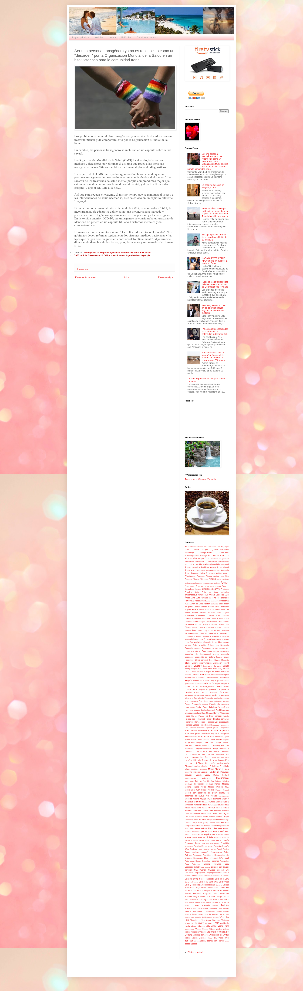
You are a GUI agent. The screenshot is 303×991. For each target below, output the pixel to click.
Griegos (225, 710)
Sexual (226, 885)
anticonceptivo (191, 595)
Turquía (188, 914)
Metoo (203, 787)
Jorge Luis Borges (194, 742)
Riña (221, 858)
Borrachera (209, 610)
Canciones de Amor (147, 37)
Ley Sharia (205, 757)
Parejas (225, 822)
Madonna (203, 769)
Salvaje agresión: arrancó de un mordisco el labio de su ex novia (214, 237)
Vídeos (205, 929)
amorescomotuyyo (211, 589)
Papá (196, 820)
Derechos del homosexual (198, 654)
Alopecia (188, 579)
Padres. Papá (222, 816)
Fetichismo (203, 701)
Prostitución (199, 846)
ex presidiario (212, 689)
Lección (188, 754)
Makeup (196, 772)
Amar (219, 579)
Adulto (212, 573)
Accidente (205, 567)
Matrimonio (222, 777)
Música (226, 802)
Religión (188, 855)
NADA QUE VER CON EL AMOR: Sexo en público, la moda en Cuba (214, 261)
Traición (225, 905)
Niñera (193, 808)
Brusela (203, 613)
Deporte (197, 648)
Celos (219, 621)
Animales (225, 592)
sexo (195, 878)
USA (227, 917)
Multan (205, 802)
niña (227, 805)
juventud (205, 745)
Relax (226, 852)
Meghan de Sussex (194, 784)
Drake (204, 669)
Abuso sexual (223, 564)
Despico (219, 657)
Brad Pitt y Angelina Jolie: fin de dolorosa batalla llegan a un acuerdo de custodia (214, 309)
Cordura (197, 636)
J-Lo (212, 737)
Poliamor (201, 837)
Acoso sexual (190, 570)
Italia (206, 736)
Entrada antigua (165, 277)
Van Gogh (206, 920)
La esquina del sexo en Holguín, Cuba (213, 186)
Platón (212, 834)
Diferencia (225, 660)
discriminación (205, 663)
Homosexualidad (192, 725)
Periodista (196, 831)
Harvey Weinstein (221, 713)
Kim (222, 745)
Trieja (213, 911)
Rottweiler (196, 864)
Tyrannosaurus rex (217, 914)
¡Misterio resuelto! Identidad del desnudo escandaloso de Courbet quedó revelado (215, 284)
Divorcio (198, 666)
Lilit (194, 760)
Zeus (196, 941)
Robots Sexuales (203, 861)
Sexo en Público (191, 882)
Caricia (213, 619)
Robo (187, 861)
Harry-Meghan (207, 713)
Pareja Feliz (197, 823)
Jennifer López (222, 740)
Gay (220, 707)
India (187, 730)
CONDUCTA (202, 633)
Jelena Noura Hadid (193, 740)
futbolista (213, 707)
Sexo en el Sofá (222, 879)
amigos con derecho (204, 583)
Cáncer (188, 619)
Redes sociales (192, 852)
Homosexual (199, 722)
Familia (201, 695)
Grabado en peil (208, 710)
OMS (220, 814)
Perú (222, 831)
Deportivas (206, 648)
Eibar (187, 672)
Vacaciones (195, 920)
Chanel (221, 624)
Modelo (211, 790)
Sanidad (211, 870)
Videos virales (215, 929)
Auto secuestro (212, 601)
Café (219, 613)
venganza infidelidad (193, 923)
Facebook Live (191, 695)
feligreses (189, 698)
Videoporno (189, 929)
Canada (225, 616)
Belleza (204, 607)
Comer (199, 630)
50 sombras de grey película (217, 561)
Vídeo (214, 926)
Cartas (220, 619)
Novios (188, 810)
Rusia (226, 864)
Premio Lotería (222, 840)
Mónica (214, 796)
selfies (187, 876)
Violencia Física (217, 935)
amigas (226, 579)
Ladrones (225, 751)
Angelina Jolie (192, 592)
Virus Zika (212, 938)
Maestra (188, 772)
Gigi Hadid (189, 710)
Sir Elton (197, 891)
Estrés (226, 686)
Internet (200, 736)
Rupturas (217, 864)
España (204, 683)
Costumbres (197, 639)
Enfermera (224, 678)
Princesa (205, 843)
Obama (225, 811)
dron (210, 669)
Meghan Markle (213, 784)
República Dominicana (203, 855)
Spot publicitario (221, 894)
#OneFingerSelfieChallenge (196, 556)
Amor (225, 582)
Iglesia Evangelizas (221, 728)
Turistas (225, 911)
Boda (195, 609)
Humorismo (201, 728)
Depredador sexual (210, 651)
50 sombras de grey (216, 558)
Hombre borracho (221, 719)
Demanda (224, 645)
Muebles (188, 799)
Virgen (194, 938)
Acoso (213, 567)
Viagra (193, 926)
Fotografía (196, 704)
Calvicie (211, 616)
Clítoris (193, 630)
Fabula (204, 692)
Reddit (219, 849)
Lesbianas (195, 757)
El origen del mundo (212, 672)
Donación (217, 666)
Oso (186, 817)
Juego (218, 742)
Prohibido (225, 843)
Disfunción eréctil (221, 663)
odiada (203, 813)
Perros (216, 831)
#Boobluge (189, 552)
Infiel (187, 733)
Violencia (211, 932)
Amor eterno (215, 586)
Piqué (206, 834)
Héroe (187, 716)
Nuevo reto (208, 811)
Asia (204, 601)
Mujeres (197, 802)
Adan (187, 573)
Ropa (187, 864)
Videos (198, 929)
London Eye (223, 760)
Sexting (219, 885)
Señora (226, 876)
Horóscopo (214, 725)
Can (218, 616)
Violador (202, 932)
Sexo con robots (206, 879)
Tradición (206, 905)
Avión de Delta (196, 604)
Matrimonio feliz (191, 781)
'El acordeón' (190, 547)
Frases (205, 704)
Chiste (194, 627)
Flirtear (226, 701)
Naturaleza (212, 805)
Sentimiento (217, 876)
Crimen (207, 639)
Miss (227, 787)
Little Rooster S (204, 760)
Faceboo (213, 692)
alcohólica (225, 576)
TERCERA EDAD (215, 900)
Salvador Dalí (216, 867)
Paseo (194, 826)
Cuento (218, 639)
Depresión (224, 651)
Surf (208, 897)
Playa (226, 834)
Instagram (224, 734)
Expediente (224, 689)
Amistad (217, 583)
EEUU (226, 668)
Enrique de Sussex (201, 681)
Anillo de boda (210, 592)
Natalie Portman (201, 805)
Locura (214, 760)
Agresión (200, 576)
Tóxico (187, 905)
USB (187, 920)
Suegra (196, 896)
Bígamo (188, 610)
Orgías (226, 813)
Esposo (195, 686)
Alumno (196, 579)
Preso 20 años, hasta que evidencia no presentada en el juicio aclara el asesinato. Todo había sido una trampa (215, 212)
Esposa (218, 683)
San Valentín (200, 870)
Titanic (208, 902)
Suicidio (203, 896)
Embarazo (205, 674)
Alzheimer (204, 579)
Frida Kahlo (190, 707)
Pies (227, 831)
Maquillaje (215, 772)
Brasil (187, 613)
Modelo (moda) (222, 790)
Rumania (206, 864)
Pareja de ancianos (215, 820)
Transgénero (202, 908)
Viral (226, 935)
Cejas (202, 622)
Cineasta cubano (214, 627)
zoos (227, 941)
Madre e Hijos (222, 769)
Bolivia (201, 610)
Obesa (188, 813)
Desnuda (225, 654)
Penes (226, 828)
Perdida (188, 831)
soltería (188, 894)
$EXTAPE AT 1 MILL (217, 555)
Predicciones (210, 840)
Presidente (189, 843)
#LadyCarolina (206, 552)
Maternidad (206, 778)
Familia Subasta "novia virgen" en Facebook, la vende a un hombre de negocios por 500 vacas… (214, 356)
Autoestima (224, 601)
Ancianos (225, 589)
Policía (210, 837)
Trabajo (196, 905)
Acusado (225, 570)
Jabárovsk (218, 737)
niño (199, 808)
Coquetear (189, 636)
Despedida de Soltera (205, 657)
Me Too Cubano (214, 781)
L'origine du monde (203, 748)
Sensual (199, 876)
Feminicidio (199, 698)
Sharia (209, 888)
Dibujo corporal (201, 660)
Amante (212, 579)
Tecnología (203, 900)
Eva (193, 689)
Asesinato (189, 601)
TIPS (203, 902)
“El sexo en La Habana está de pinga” (213, 547)
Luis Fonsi (220, 766)
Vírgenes (203, 938)
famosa (208, 695)
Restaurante (198, 858)
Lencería (210, 754)
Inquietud (215, 734)
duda (215, 669)
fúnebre (199, 707)
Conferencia (213, 633)
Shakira (202, 888)
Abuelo (195, 564)
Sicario (215, 888)
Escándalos (196, 683)
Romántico (224, 861)
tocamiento (224, 902)
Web (227, 938)
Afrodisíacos (190, 576)
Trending (213, 908)
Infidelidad (202, 731)
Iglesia (209, 728)
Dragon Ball (196, 669)
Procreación (215, 843)
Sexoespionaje (208, 885)
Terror (226, 899)
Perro (210, 831)
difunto (187, 663)
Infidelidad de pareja (218, 730)
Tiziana (215, 902)
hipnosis (218, 716)
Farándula (216, 695)
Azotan (207, 604)
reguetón (205, 852)
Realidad (206, 849)
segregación (200, 873)
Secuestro (189, 873)
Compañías (207, 630)
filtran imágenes (215, 701)
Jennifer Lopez (209, 740)
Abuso (201, 564)
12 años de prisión (198, 558)
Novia (226, 807)
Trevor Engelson (203, 911)
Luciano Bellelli (208, 766)
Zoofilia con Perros (215, 941)
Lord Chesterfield (200, 763)
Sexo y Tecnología (193, 885)
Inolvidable (205, 734)
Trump (219, 911)
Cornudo (205, 636)
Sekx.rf (226, 873)
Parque (188, 826)
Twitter (195, 914)
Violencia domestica (201, 935)
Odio (209, 814)
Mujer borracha (214, 799)
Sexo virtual (224, 882)
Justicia (197, 745)
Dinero (195, 663)
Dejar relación (199, 645)
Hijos (211, 716)
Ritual (226, 858)
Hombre (209, 719)
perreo (204, 831)
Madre (211, 769)
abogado (188, 564)
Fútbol (205, 707)
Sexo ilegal (203, 882)
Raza (200, 849)
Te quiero (193, 899)
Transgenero (82, 269)
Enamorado (190, 678)
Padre (205, 816)
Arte (193, 598)
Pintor (200, 834)
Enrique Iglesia (216, 681)
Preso (197, 843)
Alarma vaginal (212, 576)
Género (226, 707)
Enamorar (200, 678)
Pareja (202, 819)
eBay (220, 669)
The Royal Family (192, 902)
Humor (112, 37)
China (188, 627)
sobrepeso (207, 891)
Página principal (80, 37)
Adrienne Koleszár (199, 573)
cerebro (226, 622)
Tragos (215, 905)
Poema (188, 837)
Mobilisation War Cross (195, 790)
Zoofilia (203, 941)
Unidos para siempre (210, 917)
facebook (224, 692)
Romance (215, 861)
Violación (195, 932)
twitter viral (203, 914)
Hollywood (200, 719)
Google (197, 710)
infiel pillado (195, 734)
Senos (193, 876)
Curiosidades (196, 642)
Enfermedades (212, 678)
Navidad (220, 805)
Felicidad (225, 695)
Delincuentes (213, 645)
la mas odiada (212, 751)
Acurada (209, 570)
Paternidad (215, 826)
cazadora (195, 622)
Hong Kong (205, 725)
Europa (188, 689)
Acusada (217, 570)
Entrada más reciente (85, 277)
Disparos (189, 666)
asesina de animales (219, 598)
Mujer (203, 798)
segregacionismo (214, 873)
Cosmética (214, 636)
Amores (198, 589)
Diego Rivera (214, 660)
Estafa (218, 686)
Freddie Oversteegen (219, 704)
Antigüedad (203, 595)
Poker (194, 837)
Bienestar (225, 607)
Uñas (222, 917)
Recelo (213, 849)
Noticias (99, 37)
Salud (196, 867)
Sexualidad (189, 888)
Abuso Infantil (211, 564)
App (227, 595)
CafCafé (211, 613)
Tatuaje (219, 896)
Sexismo (188, 879)
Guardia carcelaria (193, 713)
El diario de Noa (196, 672)
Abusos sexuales (192, 567)
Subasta (188, 896)
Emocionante (216, 675)
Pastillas (207, 826)
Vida (208, 926)
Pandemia (189, 820)
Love (199, 766)
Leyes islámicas (217, 757)
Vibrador (201, 926)
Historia (226, 716)
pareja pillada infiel (211, 823)
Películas (126, 37)
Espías (212, 683)
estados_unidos (207, 686)
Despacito (189, 657)
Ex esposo (200, 689)
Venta (205, 923)
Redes (226, 849)
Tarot (213, 897)
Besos (211, 607)
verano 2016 (213, 923)
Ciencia (202, 627)
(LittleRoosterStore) (220, 549)
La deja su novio (219, 748)
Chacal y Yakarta (209, 624)
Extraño (188, 692)
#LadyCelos (223, 552)
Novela (219, 808)
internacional (190, 737)
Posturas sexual (197, 840)
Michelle (219, 787)
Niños (204, 808)
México (211, 787)
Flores (187, 704)
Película (204, 828)
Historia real (190, 719)
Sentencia (208, 876)
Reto (206, 858)
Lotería (212, 763)
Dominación (208, 666)
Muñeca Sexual (215, 802)
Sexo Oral (213, 882)
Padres (212, 816)
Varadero (216, 920)
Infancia (194, 731)
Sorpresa (197, 894)
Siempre (222, 888)
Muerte (196, 799)
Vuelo (220, 938)
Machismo (195, 769)
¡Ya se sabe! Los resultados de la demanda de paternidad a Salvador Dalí (215, 331)
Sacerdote (189, 867)
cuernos (225, 639)
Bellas (197, 607)
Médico (226, 781)
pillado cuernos (191, 834)
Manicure (204, 772)
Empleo (225, 675)
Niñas (187, 808)
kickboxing (215, 745)
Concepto (216, 630)
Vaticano (225, 920)
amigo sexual (190, 583)
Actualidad (201, 570)
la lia (202, 751)
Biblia (217, 607)
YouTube (189, 941)
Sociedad (217, 890)
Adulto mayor (222, 573)
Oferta (214, 814)
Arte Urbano (202, 598)
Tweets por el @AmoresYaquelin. (200, 479)
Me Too (203, 781)
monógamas (224, 796)
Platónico (219, 834)
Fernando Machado (213, 698)
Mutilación (189, 805)
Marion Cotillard (221, 775)
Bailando (214, 604)
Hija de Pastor (197, 716)
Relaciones (216, 852)
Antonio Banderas (216, 595)
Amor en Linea (202, 586)
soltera (226, 891)
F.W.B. (196, 692)
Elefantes (195, 675)
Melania (225, 784)
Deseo (216, 654)
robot (192, 861)
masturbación (190, 778)
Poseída (217, 837)
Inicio (126, 277)
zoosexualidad (191, 944)
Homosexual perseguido (218, 722)
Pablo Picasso (195, 817)
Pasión (200, 826)
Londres (188, 763)
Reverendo (213, 858)
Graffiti (218, 710)
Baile (221, 604)
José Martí (209, 742)
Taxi (224, 896)
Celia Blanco (211, 622)
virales (187, 938)
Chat (227, 624)
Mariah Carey (203, 775)
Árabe (187, 598)
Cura (187, 642)
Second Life (223, 870)
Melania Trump (192, 787)
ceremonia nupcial (193, 624)
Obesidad (195, 813)
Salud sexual (204, 867)
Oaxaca (217, 811)
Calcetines (200, 616)
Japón (226, 737)
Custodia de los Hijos (213, 642)
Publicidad (209, 846)
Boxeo (217, 610)
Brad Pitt (225, 610)
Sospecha (207, 894)
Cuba (212, 639)
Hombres (189, 722)
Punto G (217, 846)
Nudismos (197, 811)
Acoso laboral (223, 567)
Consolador (224, 633)
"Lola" (187, 549)
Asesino (198, 601)
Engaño (188, 680)
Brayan (195, 613)
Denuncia (189, 648)
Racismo (193, 849)
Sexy (197, 888)
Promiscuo (189, 846)
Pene (220, 828)
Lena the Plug (198, 754)
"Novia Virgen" (200, 549)
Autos (187, 604)
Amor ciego (189, 586)
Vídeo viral (223, 926)
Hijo (206, 716)
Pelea (197, 828)
